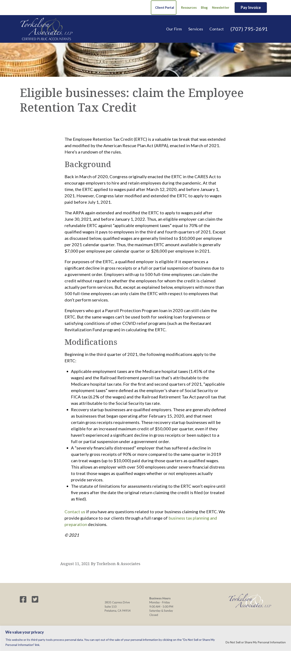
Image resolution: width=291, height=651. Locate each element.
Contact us (75, 511)
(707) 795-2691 (249, 29)
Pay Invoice (251, 7)
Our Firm (174, 29)
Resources (189, 7)
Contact (216, 29)
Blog (204, 7)
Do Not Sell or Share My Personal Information (256, 642)
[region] (145, 638)
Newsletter (220, 7)
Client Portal (164, 7)
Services (195, 29)
